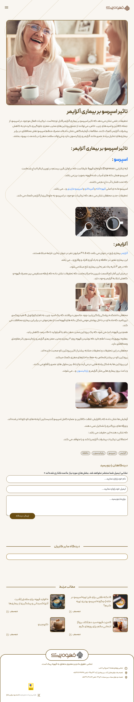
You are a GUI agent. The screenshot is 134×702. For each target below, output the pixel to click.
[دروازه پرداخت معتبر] (30, 686)
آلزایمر (124, 253)
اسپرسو (121, 159)
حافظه (85, 453)
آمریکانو (89, 189)
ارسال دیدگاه (22, 516)
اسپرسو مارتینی (75, 189)
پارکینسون (82, 371)
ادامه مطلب (76, 611)
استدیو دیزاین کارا (12, 695)
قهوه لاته (101, 189)
